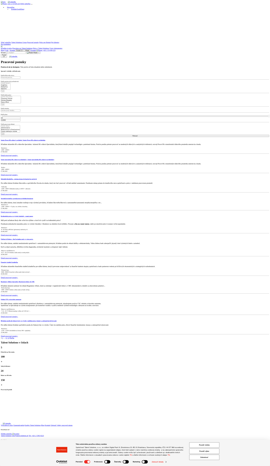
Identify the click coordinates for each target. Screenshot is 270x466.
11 (6, 338)
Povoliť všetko (204, 445)
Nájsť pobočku (25, 4)
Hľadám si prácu (6, 48)
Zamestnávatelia (18, 425)
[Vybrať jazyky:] (5, 83)
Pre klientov (55, 42)
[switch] (107, 461)
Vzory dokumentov (55, 48)
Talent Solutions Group (19, 42)
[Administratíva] (10, 128)
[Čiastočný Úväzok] (11, 99)
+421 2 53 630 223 (13, 4)
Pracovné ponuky (33, 42)
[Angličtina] (5, 85)
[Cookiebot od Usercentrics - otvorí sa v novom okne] (62, 461)
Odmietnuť (204, 457)
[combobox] (2, 91)
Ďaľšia (12, 338)
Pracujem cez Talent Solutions (22, 48)
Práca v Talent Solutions (41, 48)
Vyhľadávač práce (7, 425)
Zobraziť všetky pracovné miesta (61, 425)
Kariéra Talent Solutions (33, 425)
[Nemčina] (5, 89)
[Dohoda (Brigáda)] (11, 100)
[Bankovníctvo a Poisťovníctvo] (10, 130)
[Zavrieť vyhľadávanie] (39, 53)
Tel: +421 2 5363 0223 (36, 436)
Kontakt (12, 50)
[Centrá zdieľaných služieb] (10, 131)
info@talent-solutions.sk (20, 436)
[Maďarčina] (5, 87)
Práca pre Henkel (45, 42)
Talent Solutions (6, 436)
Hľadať (27, 50)
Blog (2, 50)
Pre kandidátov (6, 44)
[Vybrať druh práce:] (11, 97)
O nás (6, 50)
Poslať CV (19, 50)
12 (8, 338)
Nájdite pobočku (6, 434)
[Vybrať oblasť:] (10, 126)
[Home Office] (11, 102)
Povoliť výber (204, 451)
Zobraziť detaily (158, 462)
